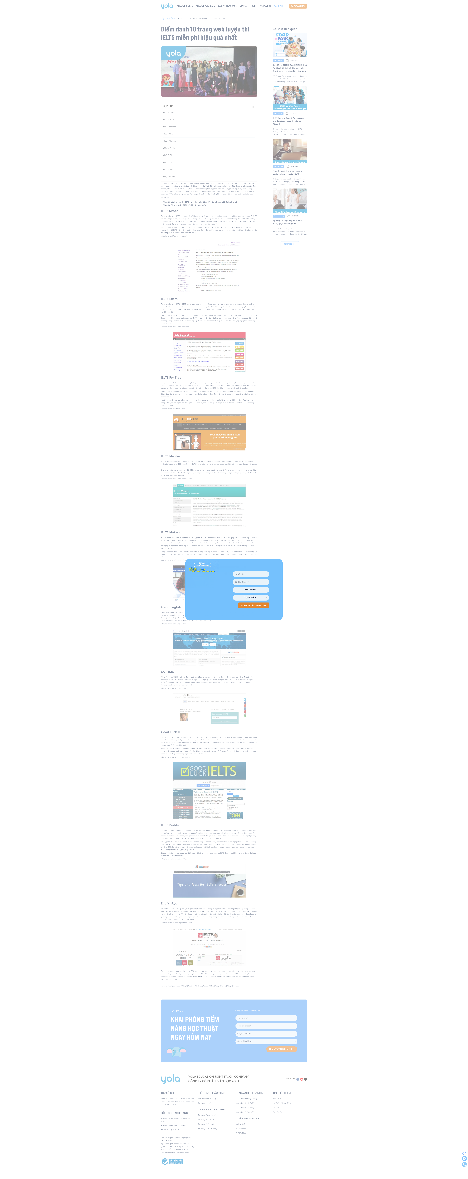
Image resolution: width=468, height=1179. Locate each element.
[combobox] (251, 590)
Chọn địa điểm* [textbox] (250, 597)
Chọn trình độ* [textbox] (250, 590)
